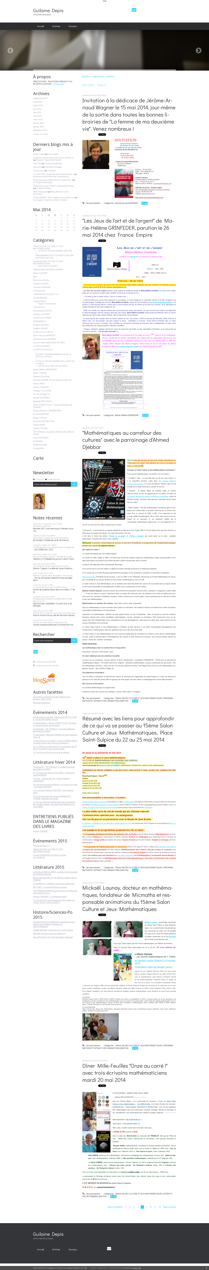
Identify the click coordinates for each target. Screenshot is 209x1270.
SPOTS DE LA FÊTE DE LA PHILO (52, 366)
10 (160, 1207)
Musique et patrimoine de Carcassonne (51, 176)
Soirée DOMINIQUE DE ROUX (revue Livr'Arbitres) (49, 856)
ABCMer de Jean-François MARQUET (49, 933)
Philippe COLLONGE (42, 391)
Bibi (35, 276)
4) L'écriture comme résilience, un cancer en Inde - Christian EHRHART (55, 785)
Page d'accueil (98, 76)
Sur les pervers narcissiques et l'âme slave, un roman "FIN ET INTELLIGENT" (54, 901)
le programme (148, 543)
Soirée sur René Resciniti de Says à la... (50, 622)
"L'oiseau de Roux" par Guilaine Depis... (50, 587)
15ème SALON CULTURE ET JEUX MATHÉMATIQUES (48, 247)
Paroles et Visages (53, 167)
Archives (56, 26)
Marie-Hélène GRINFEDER (45, 369)
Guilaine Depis (48, 10)
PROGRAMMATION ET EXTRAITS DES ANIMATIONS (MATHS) (55, 256)
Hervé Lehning (113, 805)
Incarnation (53, 154)
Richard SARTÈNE (41, 414)
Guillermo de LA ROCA (43, 332)
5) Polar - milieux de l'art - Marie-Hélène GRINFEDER (51, 779)
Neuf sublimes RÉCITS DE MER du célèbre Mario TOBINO (55, 878)
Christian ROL (39, 291)
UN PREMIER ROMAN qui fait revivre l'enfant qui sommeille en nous (55, 891)
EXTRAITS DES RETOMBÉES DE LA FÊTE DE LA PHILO (55, 362)
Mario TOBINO (40, 373)
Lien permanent (92, 203)
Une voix (37, 163)
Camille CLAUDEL (41, 284)
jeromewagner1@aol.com (162, 183)
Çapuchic (37, 167)
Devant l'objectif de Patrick (49, 160)
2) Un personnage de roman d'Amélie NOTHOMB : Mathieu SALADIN (52, 797)
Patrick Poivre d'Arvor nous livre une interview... (54, 613)
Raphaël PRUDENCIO (42, 401)
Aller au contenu (8, 4)
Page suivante (169, 1207)
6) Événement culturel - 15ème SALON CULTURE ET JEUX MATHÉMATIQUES (55, 718)
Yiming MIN (38, 448)
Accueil (40, 26)
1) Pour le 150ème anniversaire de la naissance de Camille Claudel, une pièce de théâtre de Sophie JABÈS (54, 804)
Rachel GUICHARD (41, 398)
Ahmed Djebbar (88, 802)
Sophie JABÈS (39, 425)
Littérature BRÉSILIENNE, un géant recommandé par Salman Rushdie (55, 873)
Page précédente (115, 1207)
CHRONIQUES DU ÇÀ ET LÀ (45, 294)
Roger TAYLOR (40, 418)
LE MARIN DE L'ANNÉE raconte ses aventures (54, 883)
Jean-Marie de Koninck (98, 805)
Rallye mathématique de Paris (120, 823)
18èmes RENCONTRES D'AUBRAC (48, 269)
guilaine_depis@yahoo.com (145, 193)
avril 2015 (37, 116)
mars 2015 (38, 119)
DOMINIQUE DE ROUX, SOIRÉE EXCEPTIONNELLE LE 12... (53, 600)
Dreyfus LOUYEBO (41, 314)
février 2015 (38, 123)
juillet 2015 (38, 105)
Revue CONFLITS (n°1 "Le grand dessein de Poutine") (52, 406)
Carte (38, 458)
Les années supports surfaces (128, 346)
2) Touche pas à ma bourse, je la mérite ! (51, 752)
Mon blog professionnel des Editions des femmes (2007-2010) (51, 698)
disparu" (141, 536)
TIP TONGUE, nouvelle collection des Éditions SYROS (53, 433)
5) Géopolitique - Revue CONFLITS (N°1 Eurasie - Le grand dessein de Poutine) (55, 724)
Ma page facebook (41, 702)
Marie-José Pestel (88, 577)
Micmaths (172, 936)
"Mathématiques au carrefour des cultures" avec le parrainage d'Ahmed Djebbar (125, 439)
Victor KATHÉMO (41, 438)
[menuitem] (40, 26)
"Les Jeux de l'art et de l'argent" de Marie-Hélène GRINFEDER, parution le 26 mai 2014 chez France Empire (128, 227)
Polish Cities (38, 154)
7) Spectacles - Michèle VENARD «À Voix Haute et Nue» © (55, 735)
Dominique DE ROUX (42, 311)
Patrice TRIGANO (41, 387)
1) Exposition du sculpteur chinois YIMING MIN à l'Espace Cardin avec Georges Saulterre (55, 741)
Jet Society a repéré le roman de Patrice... (51, 538)
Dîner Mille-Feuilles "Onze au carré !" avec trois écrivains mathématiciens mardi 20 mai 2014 (125, 1072)
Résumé (130, 460)
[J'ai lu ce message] (207, 1268)
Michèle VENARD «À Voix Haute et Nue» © (52, 380)
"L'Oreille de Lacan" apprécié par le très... (51, 566)
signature (133, 257)
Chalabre (52, 170)
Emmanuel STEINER (42, 318)
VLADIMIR (37, 441)
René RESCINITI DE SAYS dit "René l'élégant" (53, 937)
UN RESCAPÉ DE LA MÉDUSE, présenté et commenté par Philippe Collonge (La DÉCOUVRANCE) (54, 924)
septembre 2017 (40, 98)
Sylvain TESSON (40, 428)
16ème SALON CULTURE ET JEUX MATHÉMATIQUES (48, 262)
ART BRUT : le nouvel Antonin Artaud (50, 887)
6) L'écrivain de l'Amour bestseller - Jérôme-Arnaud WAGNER (54, 773)
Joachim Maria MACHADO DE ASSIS (49, 342)
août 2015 (37, 102)
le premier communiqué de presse (106, 543)
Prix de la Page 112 (41, 394)
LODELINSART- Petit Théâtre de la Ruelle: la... (53, 197)
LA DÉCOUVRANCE (41, 346)
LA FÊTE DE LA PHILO (42, 349)
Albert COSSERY (40, 273)
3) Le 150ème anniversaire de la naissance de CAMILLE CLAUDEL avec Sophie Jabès (55, 747)
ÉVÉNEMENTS (39, 321)
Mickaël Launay (128, 802)
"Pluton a (133, 536)
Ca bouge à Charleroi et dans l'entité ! (50, 200)
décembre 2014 (40, 130)
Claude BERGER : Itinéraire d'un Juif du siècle (53, 930)
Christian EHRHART (42, 287)
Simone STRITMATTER (43, 421)
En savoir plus (136, 1268)
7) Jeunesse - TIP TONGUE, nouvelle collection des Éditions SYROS (54, 768)
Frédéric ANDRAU (41, 325)
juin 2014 (110, 76)
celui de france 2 (139, 484)
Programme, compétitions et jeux (94, 823)
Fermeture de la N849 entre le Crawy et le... (52, 180)
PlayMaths (148, 807)
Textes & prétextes (53, 163)
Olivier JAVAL (39, 384)
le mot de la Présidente (131, 543)
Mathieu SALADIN (41, 376)
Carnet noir (38, 170)
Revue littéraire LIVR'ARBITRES (47, 411)
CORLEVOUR (39, 307)
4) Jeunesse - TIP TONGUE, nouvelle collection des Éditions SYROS (54, 730)
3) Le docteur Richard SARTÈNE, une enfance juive (53, 791)
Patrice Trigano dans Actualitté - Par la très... (53, 575)
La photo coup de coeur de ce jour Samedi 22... (54, 157)
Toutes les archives (40, 134)
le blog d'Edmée (44, 188)
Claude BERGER (40, 298)
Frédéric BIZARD (40, 328)
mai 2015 (37, 112)
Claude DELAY (39, 301)
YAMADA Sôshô (40, 445)
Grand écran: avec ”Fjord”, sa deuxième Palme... (54, 186)
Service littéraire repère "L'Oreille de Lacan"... (53, 556)
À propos (73, 26)
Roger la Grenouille (47, 304)
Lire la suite (58, 83)
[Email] (134, 9)
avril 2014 (86, 76)
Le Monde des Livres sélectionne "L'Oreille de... (54, 547)
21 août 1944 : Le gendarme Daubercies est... (53, 174)
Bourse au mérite (41, 280)
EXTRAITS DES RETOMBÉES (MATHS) (55, 251)
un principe (131, 496)
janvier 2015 (38, 127)
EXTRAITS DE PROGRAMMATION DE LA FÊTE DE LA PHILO (53, 355)
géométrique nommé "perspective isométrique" (152, 496)
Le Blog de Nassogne (42, 182)
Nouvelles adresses (42, 526)
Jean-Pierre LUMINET (48, 266)
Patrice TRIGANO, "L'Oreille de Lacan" (50, 896)
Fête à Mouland (40, 191)
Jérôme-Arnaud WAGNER (44, 339)
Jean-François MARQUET (44, 335)
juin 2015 (37, 109)
